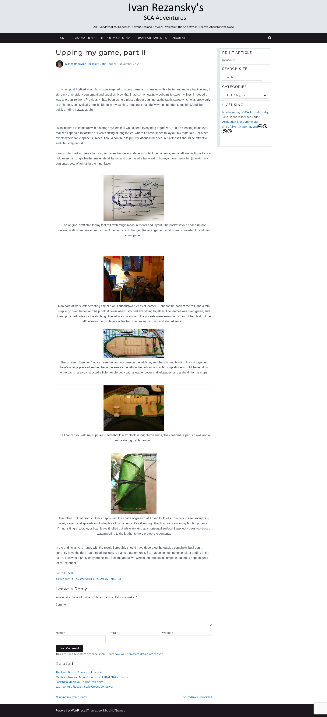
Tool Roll (116, 579)
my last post (67, 89)
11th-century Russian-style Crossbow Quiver (84, 686)
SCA (71, 573)
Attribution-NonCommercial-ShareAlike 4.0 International (240, 124)
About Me (179, 37)
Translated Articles (151, 37)
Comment (63, 604)
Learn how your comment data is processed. (135, 654)
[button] (269, 38)
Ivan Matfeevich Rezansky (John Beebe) (90, 63)
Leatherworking (85, 579)
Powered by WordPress (70, 710)
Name (60, 633)
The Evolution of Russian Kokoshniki (79, 672)
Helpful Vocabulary (116, 37)
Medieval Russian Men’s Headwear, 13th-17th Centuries (92, 677)
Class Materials (84, 37)
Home (62, 37)
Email (113, 633)
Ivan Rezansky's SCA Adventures (243, 112)
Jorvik (101, 710)
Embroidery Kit (65, 579)
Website (167, 633)
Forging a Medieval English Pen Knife (79, 682)
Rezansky (103, 579)
